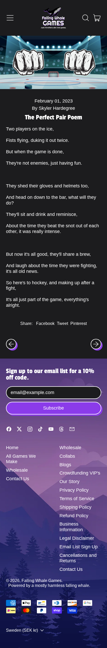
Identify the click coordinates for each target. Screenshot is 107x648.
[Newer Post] (96, 344)
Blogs (65, 464)
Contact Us (17, 478)
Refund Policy (73, 515)
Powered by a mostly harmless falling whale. (49, 585)
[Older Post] (11, 344)
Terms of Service (76, 498)
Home (12, 447)
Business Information (71, 526)
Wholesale (17, 470)
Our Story (69, 481)
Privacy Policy (74, 490)
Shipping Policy (75, 507)
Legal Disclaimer (76, 538)
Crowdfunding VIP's (79, 473)
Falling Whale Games (42, 580)
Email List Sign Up (78, 546)
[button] (85, 18)
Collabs (67, 456)
